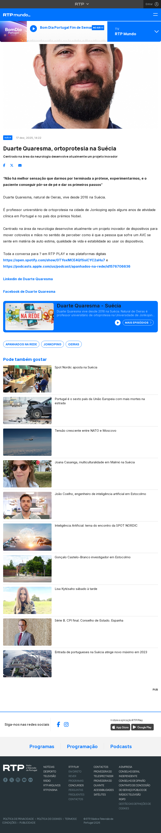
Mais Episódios (137, 322)
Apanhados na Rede (21, 344)
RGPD (122, 799)
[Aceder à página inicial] (13, 14)
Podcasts (121, 746)
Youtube (24, 780)
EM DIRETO (75, 771)
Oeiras (73, 344)
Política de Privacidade (18, 819)
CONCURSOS (76, 785)
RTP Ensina (50, 790)
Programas (41, 746)
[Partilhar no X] (11, 165)
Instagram (18, 780)
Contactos (76, 799)
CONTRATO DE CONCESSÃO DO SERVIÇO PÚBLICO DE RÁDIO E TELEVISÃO (134, 790)
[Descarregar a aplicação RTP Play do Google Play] (142, 726)
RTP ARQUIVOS (51, 785)
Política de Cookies (49, 819)
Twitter (11, 780)
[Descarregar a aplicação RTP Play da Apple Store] (120, 726)
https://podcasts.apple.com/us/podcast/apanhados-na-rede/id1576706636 (66, 266)
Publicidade (27, 822)
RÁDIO (47, 780)
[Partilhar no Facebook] (4, 165)
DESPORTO (49, 771)
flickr (30, 780)
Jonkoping (52, 344)
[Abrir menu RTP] (81, 4)
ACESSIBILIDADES (104, 790)
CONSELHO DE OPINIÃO (132, 780)
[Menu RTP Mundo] (157, 14)
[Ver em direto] (13, 31)
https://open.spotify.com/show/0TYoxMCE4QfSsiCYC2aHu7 (54, 260)
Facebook (5, 780)
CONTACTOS (101, 767)
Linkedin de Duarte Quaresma (28, 279)
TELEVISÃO (49, 776)
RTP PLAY (74, 767)
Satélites (100, 794)
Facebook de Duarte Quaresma (29, 291)
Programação (82, 746)
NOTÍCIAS (48, 767)
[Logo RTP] (20, 768)
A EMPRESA (125, 767)
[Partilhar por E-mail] (20, 165)
